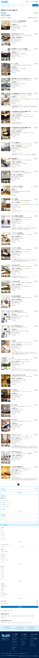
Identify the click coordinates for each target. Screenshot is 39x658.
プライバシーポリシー (15, 653)
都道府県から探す (14, 641)
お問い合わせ (3, 653)
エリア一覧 (35, 488)
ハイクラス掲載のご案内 (23, 639)
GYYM (31, 640)
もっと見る (20, 511)
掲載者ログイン (23, 641)
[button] (19, 498)
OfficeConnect (32, 636)
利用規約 (22, 644)
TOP (1, 610)
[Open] (6, 5)
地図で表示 (20, 492)
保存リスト (27, 1)
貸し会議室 (4, 610)
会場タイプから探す (14, 637)
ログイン (32, 1)
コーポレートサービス (14, 645)
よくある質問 (14, 647)
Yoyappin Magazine (32, 645)
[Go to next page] (23, 484)
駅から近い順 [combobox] (35, 17)
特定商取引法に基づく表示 (22, 653)
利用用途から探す (14, 639)
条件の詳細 (36, 12)
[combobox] (19, 490)
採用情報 (10, 653)
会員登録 (36, 1)
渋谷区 (8, 610)
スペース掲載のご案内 (23, 636)
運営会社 (7, 653)
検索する (35, 5)
